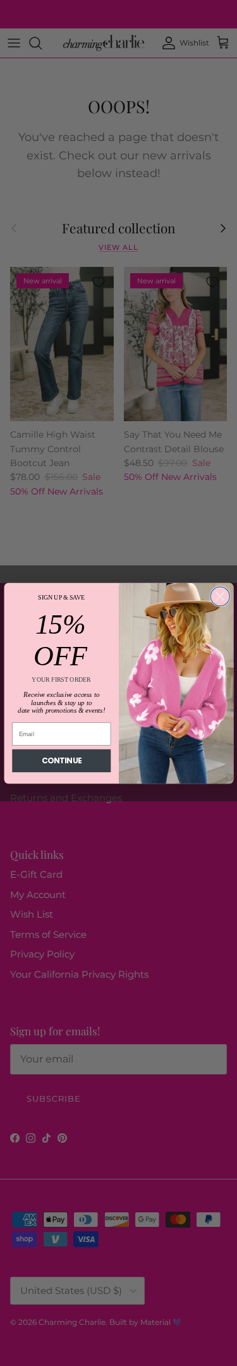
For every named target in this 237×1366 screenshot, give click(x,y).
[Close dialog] (219, 595)
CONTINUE (61, 760)
